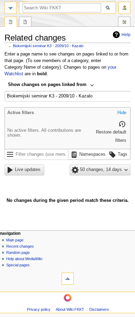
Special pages (18, 265)
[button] (122, 113)
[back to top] (68, 279)
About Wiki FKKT (70, 309)
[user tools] (124, 8)
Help (126, 34)
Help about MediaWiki (24, 259)
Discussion (25, 22)
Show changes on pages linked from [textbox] (47, 84)
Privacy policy (39, 309)
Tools (124, 22)
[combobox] (51, 85)
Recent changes (20, 246)
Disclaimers (99, 309)
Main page (15, 240)
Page (11, 22)
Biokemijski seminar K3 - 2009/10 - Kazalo (48, 46)
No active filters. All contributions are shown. (44, 133)
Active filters (20, 112)
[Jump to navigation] (10, 8)
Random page (18, 252)
